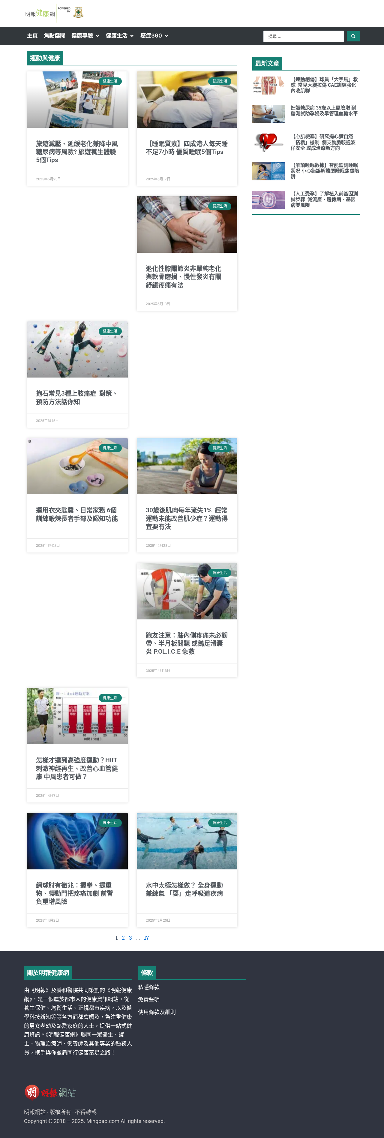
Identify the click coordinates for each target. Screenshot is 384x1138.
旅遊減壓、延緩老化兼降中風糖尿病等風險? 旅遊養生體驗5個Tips (77, 152)
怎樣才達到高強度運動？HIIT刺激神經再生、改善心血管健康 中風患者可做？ (77, 768)
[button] (85, 36)
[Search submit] (353, 36)
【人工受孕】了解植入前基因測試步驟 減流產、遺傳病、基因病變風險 (324, 199)
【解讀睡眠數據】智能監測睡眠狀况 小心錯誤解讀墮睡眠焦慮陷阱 (325, 170)
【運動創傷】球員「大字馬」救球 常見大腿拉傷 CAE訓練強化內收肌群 (324, 85)
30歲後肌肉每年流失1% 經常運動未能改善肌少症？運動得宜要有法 (187, 518)
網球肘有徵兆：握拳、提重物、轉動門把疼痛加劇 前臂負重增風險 (74, 893)
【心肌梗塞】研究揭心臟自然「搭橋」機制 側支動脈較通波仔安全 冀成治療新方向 (323, 142)
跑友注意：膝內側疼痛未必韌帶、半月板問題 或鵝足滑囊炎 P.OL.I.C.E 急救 (187, 643)
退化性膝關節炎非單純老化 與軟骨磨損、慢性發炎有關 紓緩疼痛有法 (183, 277)
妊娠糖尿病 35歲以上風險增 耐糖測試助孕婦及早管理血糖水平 (324, 110)
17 (146, 937)
